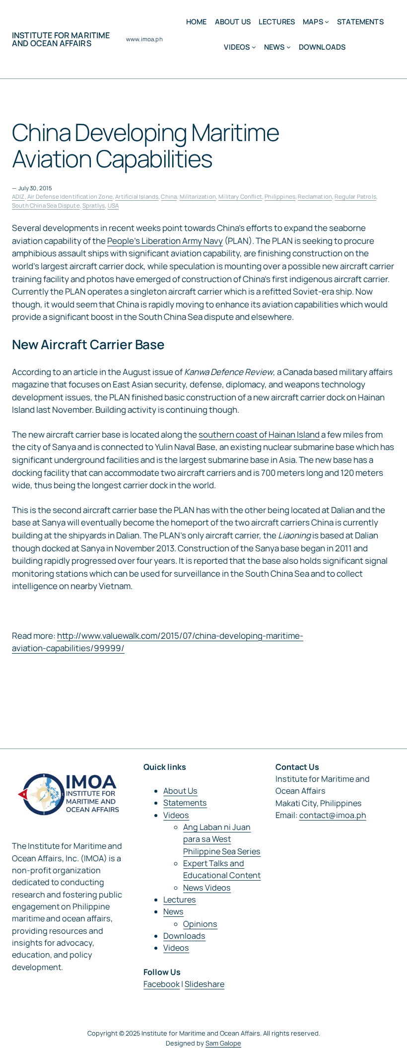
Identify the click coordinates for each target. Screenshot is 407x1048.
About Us (180, 790)
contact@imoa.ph (332, 815)
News (173, 911)
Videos (176, 815)
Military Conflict (240, 196)
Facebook (161, 983)
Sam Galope (223, 1043)
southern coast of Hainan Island (259, 434)
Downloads (184, 935)
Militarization (198, 196)
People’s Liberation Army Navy (165, 240)
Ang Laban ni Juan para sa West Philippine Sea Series (222, 839)
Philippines (280, 196)
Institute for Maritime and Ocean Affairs (61, 39)
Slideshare (204, 983)
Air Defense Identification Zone (70, 196)
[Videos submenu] (254, 47)
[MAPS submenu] (327, 21)
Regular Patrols (355, 196)
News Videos (207, 887)
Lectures (179, 899)
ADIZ (18, 196)
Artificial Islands (136, 196)
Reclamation (315, 196)
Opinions (200, 923)
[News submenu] (288, 47)
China (169, 196)
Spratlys (93, 205)
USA (113, 205)
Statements (185, 802)
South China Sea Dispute (46, 205)
